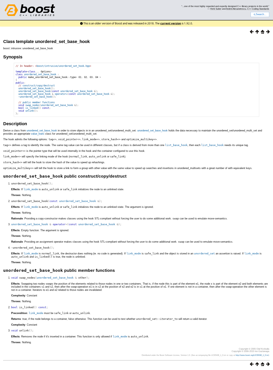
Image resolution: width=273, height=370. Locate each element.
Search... (261, 14)
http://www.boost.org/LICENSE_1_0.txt (252, 355)
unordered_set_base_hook (40, 74)
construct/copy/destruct (39, 85)
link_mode (31, 189)
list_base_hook (176, 145)
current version (170, 23)
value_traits (37, 133)
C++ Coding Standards (258, 9)
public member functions (39, 102)
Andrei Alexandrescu (236, 9)
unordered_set (204, 253)
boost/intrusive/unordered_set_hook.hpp (63, 66)
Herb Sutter (215, 9)
